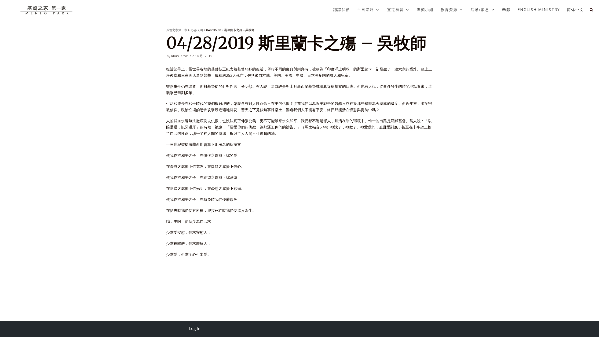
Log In (194, 328)
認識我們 (341, 9)
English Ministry (539, 9)
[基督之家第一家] (47, 9)
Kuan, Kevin (180, 56)
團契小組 (425, 9)
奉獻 (506, 9)
